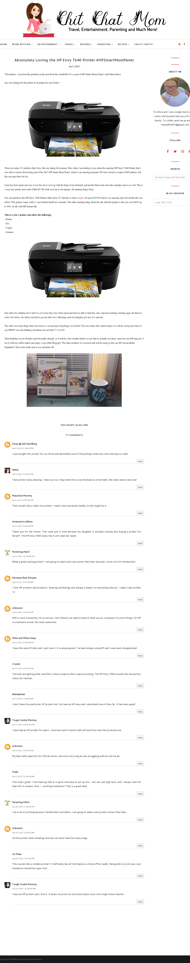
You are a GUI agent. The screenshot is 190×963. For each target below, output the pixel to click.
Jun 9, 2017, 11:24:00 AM (23, 776)
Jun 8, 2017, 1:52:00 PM (22, 750)
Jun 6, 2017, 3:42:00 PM (22, 612)
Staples (80, 197)
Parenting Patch (21, 551)
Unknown (17, 608)
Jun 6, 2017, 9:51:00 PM (22, 668)
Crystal (16, 664)
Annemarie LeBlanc (22, 521)
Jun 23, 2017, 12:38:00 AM (23, 888)
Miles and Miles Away (24, 638)
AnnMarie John (36, 959)
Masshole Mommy (22, 495)
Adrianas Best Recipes (24, 577)
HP (70, 74)
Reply (140, 461)
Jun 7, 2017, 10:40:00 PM (23, 724)
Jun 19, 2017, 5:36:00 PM (23, 806)
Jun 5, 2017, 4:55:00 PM (22, 500)
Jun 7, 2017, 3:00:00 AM (22, 698)
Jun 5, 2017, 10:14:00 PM (23, 556)
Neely (15, 469)
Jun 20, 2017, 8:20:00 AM (23, 832)
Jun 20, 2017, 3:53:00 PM (23, 858)
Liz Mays (17, 854)
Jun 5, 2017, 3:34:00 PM (22, 474)
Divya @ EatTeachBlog (24, 443)
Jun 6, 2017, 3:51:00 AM (22, 582)
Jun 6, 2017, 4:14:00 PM (22, 642)
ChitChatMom (13, 959)
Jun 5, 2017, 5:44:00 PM (22, 526)
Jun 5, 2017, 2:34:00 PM (22, 448)
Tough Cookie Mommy (24, 720)
